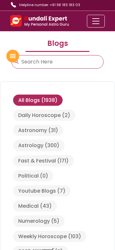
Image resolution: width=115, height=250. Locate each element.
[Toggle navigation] (96, 21)
